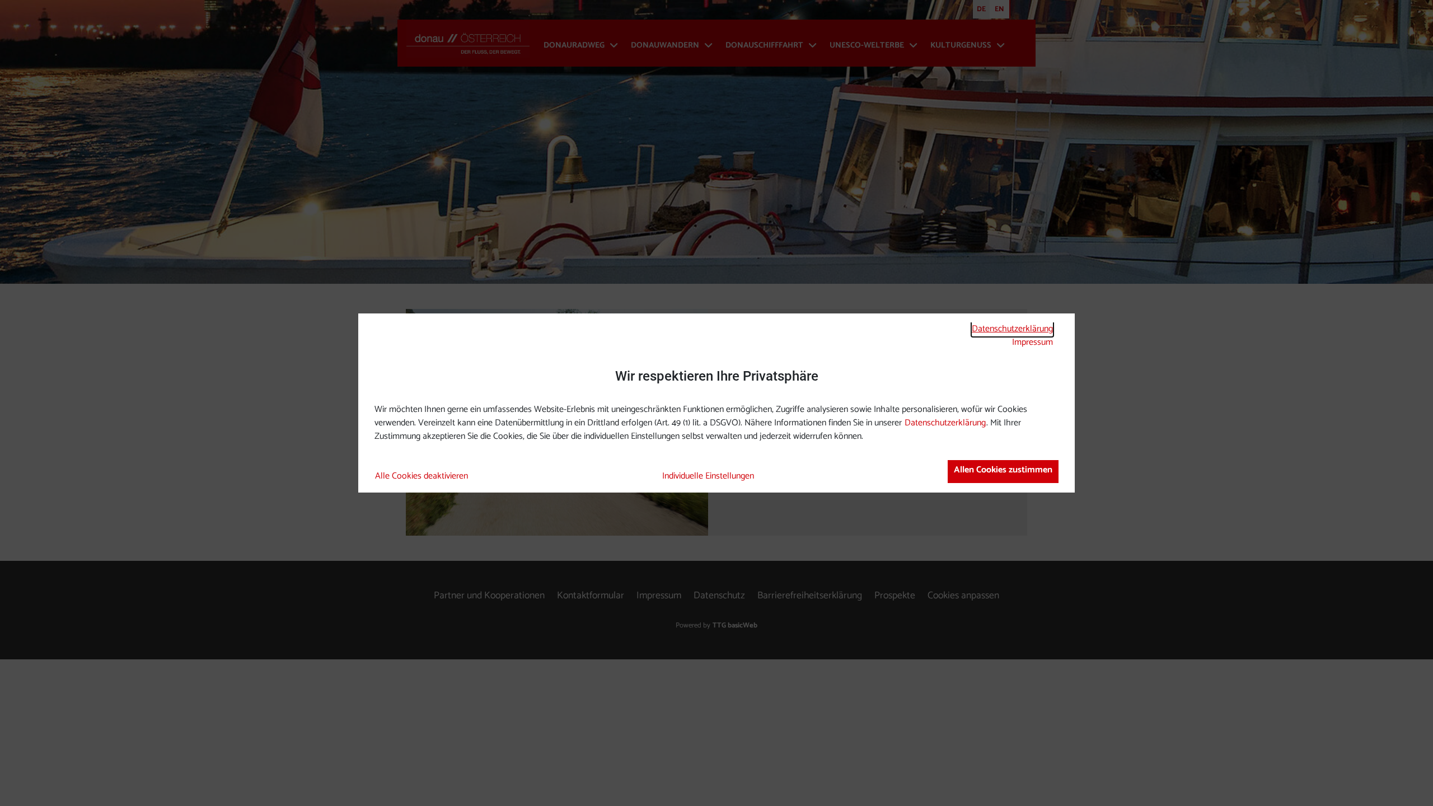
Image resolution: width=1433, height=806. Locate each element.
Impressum (1032, 342)
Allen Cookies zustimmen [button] (1003, 469)
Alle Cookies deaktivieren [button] (421, 476)
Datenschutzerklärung (1012, 328)
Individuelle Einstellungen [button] (708, 476)
